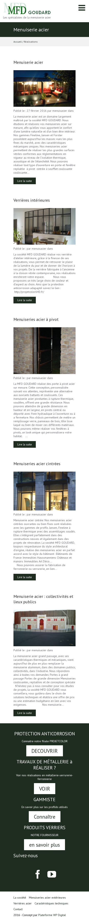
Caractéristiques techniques (51, 903)
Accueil (17, 41)
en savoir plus (44, 844)
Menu (82, 10)
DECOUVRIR (44, 750)
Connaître (44, 816)
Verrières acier (22, 903)
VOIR (44, 788)
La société (19, 897)
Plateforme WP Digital (52, 915)
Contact (18, 909)
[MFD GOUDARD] (27, 8)
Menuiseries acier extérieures (47, 897)
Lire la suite (24, 181)
